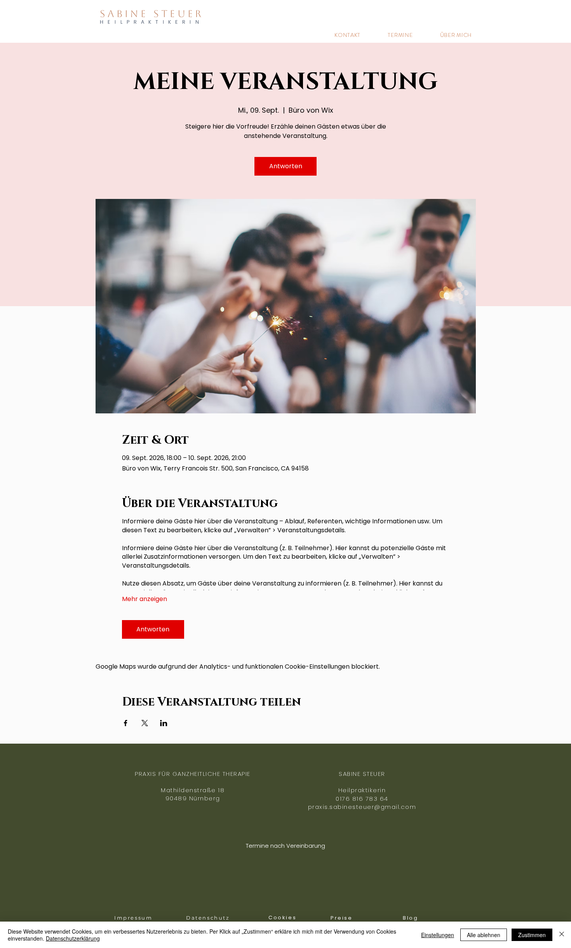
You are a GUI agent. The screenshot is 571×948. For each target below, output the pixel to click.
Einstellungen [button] (437, 935)
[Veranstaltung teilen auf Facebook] (125, 723)
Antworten (285, 166)
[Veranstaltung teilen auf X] (144, 723)
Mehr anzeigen (144, 599)
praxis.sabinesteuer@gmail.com (362, 807)
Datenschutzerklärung (73, 938)
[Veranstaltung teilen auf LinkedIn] (163, 723)
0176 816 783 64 (362, 799)
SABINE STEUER (152, 13)
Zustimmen (532, 935)
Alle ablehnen (483, 935)
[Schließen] (561, 935)
